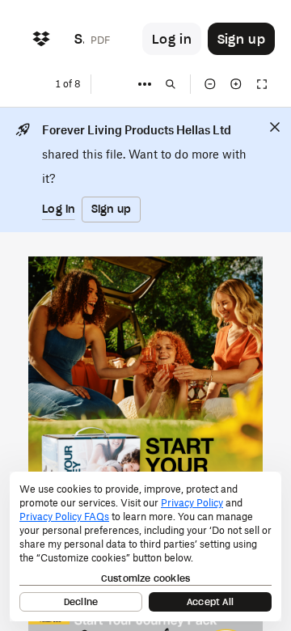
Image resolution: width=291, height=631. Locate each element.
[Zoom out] (210, 84)
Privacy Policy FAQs (64, 516)
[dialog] (145, 546)
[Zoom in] (236, 84)
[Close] (275, 127)
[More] (145, 84)
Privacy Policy (192, 503)
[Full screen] (262, 84)
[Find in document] (170, 84)
